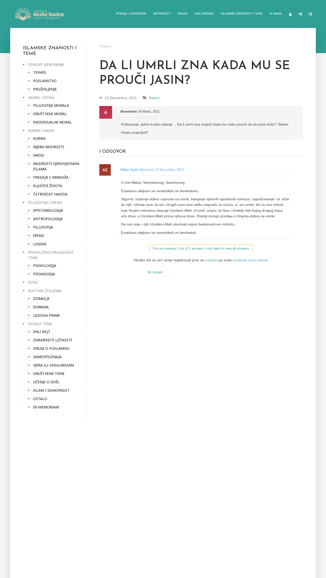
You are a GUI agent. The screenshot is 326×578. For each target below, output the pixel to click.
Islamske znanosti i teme (241, 13)
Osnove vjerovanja (46, 64)
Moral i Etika (41, 97)
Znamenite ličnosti (52, 340)
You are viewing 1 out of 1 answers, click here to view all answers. (201, 248)
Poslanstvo (45, 80)
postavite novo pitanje (250, 260)
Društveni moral (50, 113)
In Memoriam (46, 407)
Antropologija (48, 218)
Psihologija (44, 265)
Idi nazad (154, 272)
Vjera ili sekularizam (53, 365)
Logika (39, 243)
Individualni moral (52, 122)
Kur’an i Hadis (41, 130)
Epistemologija (48, 210)
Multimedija (204, 13)
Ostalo (40, 398)
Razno (154, 98)
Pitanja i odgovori (131, 13)
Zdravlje (41, 298)
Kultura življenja (44, 290)
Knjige (183, 13)
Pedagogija (44, 273)
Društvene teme (48, 373)
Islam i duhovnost (51, 390)
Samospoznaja (47, 356)
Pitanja (105, 46)
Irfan (38, 235)
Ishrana (41, 307)
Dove (33, 282)
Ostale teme (40, 323)
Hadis (38, 155)
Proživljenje (45, 89)
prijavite (211, 260)
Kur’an (39, 138)
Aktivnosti (162, 13)
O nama (275, 13)
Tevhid (39, 72)
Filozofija (43, 227)
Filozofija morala (51, 105)
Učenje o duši (46, 381)
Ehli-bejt (41, 331)
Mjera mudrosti (48, 146)
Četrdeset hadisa (50, 194)
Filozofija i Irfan (45, 202)
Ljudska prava (46, 315)
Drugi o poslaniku (51, 348)
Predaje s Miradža (51, 177)
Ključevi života (47, 185)
